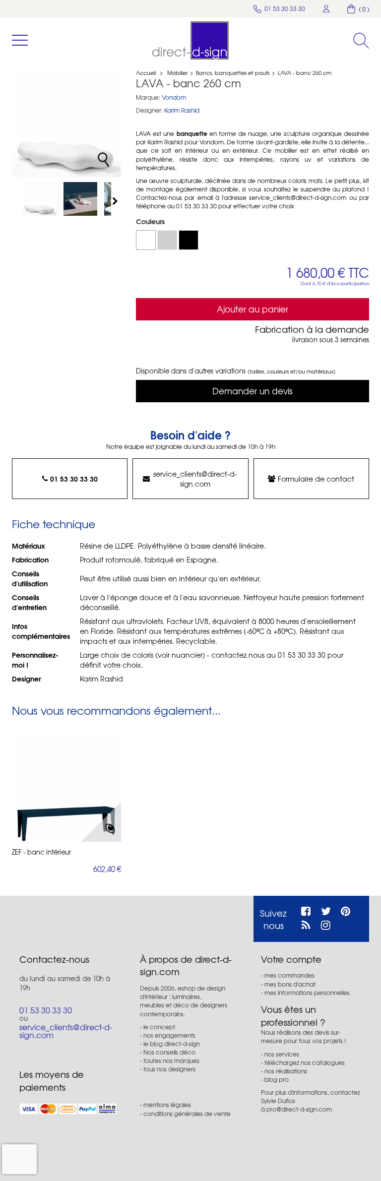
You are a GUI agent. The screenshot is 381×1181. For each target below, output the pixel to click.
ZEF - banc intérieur (41, 852)
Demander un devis (252, 390)
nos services (281, 1054)
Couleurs (151, 221)
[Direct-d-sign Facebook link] (306, 909)
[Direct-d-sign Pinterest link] (345, 909)
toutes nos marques (171, 1060)
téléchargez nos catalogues (304, 1062)
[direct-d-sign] (190, 40)
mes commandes (289, 975)
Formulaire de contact (316, 479)
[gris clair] (167, 240)
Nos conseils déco (169, 1052)
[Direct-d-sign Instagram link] (325, 923)
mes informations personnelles (307, 992)
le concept (159, 1026)
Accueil (146, 72)
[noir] (188, 240)
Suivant (116, 201)
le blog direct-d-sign (171, 1043)
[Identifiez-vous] (326, 8)
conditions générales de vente (187, 1113)
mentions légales (167, 1104)
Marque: (148, 97)
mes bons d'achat (290, 984)
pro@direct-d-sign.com (299, 1109)
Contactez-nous (54, 959)
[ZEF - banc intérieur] (66, 787)
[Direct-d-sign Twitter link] (326, 909)
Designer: (149, 110)
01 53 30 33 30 (74, 478)
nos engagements (169, 1035)
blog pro (276, 1079)
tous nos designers (169, 1068)
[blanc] (145, 240)
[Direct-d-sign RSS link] (306, 923)
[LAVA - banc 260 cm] (42, 199)
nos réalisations (285, 1070)
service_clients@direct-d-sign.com (195, 479)
